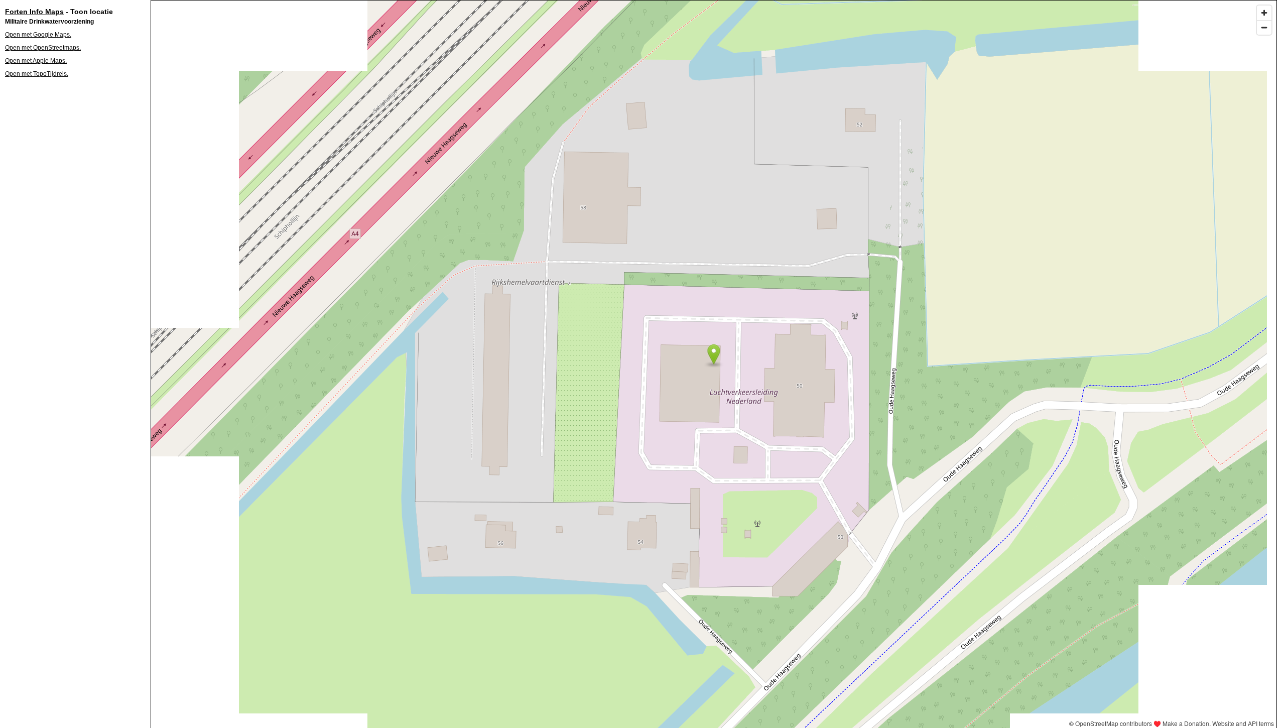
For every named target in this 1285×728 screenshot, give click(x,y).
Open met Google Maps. (38, 34)
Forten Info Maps (34, 12)
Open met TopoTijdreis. (36, 73)
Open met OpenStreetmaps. (43, 47)
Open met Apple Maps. (36, 60)
